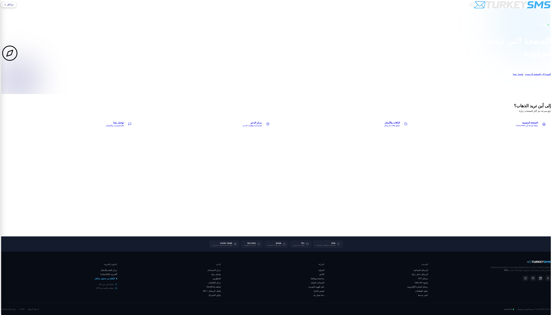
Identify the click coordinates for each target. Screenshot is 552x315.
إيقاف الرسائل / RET (212, 291)
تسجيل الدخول (26, 5)
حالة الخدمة (508, 309)
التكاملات (258, 5)
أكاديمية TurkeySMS (108, 274)
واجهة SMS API (421, 283)
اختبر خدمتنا (423, 295)
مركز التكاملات (214, 283)
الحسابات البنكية (317, 283)
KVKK (22, 309)
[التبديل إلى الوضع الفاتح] (38, 4)
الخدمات (269, 5)
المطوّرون (216, 278)
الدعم (240, 5)
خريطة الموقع (33, 309)
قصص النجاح (319, 291)
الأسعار (247, 5)
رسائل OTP (423, 278)
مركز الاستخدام (214, 270)
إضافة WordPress (214, 287)
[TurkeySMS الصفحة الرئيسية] (509, 4)
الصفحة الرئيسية (538, 80)
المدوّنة (321, 270)
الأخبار (321, 274)
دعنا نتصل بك (318, 295)
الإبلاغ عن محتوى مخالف (104, 278)
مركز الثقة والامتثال (109, 270)
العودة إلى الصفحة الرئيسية (538, 74)
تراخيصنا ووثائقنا (317, 278)
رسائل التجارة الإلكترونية (417, 287)
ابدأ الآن (10, 5)
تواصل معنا (518, 74)
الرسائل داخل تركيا (420, 274)
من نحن (280, 5)
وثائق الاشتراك (214, 295)
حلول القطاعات (421, 291)
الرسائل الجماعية (421, 270)
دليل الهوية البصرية (316, 287)
